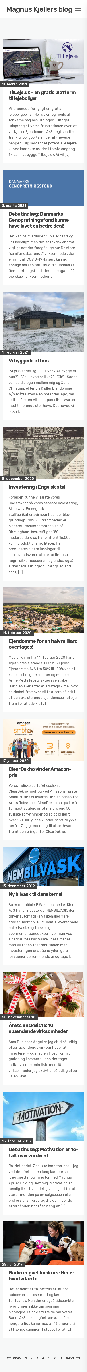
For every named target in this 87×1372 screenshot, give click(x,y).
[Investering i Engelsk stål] (43, 453)
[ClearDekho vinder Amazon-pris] (43, 740)
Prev (17, 1358)
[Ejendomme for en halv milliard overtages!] (43, 610)
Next (70, 1358)
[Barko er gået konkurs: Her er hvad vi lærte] (43, 1243)
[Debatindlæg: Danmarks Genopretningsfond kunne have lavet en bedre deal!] (43, 188)
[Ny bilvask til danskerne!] (43, 866)
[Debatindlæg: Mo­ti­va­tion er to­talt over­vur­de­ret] (43, 1116)
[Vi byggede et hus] (43, 322)
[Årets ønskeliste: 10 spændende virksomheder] (43, 994)
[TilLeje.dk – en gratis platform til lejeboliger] (43, 61)
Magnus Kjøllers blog (39, 9)
